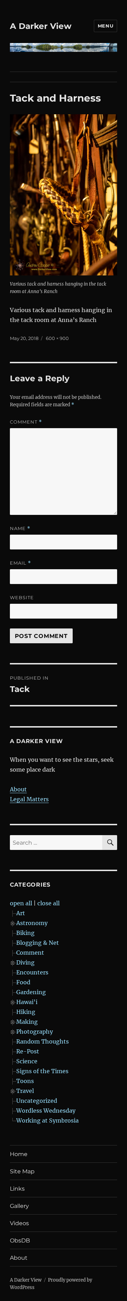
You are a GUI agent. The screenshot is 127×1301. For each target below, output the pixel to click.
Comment (26, 422)
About (18, 789)
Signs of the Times (42, 1071)
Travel (25, 1090)
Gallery (19, 1206)
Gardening (31, 992)
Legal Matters (29, 799)
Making (27, 1021)
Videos (19, 1223)
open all (21, 903)
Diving (25, 962)
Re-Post (27, 1051)
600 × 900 (57, 338)
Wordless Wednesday (45, 1110)
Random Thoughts (42, 1041)
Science (26, 1061)
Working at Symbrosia (47, 1120)
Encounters (32, 972)
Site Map (22, 1171)
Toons (25, 1080)
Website (22, 597)
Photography (34, 1031)
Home (19, 1154)
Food (23, 982)
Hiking (25, 1011)
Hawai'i (26, 1001)
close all (48, 903)
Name (20, 528)
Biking (25, 932)
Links (17, 1188)
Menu (105, 26)
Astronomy (32, 922)
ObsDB (20, 1240)
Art (20, 913)
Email (20, 563)
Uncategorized (36, 1100)
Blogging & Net (37, 942)
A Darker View (41, 26)
